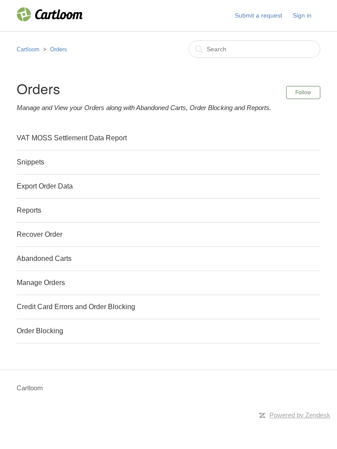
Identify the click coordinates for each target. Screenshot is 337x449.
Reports (29, 210)
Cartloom (28, 49)
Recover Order (39, 234)
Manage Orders (41, 282)
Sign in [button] (302, 15)
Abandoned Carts (44, 258)
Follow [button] (303, 92)
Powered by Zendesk (299, 415)
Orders (58, 49)
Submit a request (258, 15)
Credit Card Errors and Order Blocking (76, 306)
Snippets (30, 162)
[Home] (49, 19)
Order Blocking (40, 331)
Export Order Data (45, 186)
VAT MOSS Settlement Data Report (72, 138)
